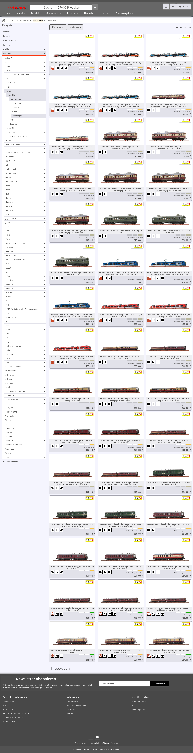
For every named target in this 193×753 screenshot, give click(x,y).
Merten (8, 292)
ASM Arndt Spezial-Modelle (17, 74)
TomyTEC (9, 408)
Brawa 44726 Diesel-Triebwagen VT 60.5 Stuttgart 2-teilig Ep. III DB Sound (72, 483)
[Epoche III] (57, 152)
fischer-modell (11, 169)
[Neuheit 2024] (53, 68)
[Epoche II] (154, 110)
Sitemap (70, 713)
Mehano (9, 288)
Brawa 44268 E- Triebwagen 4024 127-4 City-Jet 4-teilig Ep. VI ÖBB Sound (72, 64)
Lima (7, 272)
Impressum (8, 709)
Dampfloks (16, 103)
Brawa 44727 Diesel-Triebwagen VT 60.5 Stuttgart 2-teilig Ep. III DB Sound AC (121, 483)
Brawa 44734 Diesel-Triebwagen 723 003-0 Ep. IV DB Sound (72, 567)
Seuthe (8, 387)
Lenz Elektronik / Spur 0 (15, 260)
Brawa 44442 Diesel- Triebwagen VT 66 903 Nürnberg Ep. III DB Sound (168, 190)
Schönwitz (9, 375)
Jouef (7, 222)
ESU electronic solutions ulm (17, 153)
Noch (7, 321)
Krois (7, 239)
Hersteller (7, 53)
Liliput (8, 268)
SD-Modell (9, 383)
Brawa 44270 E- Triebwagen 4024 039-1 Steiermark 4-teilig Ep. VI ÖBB (168, 64)
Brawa (8, 91)
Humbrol (9, 210)
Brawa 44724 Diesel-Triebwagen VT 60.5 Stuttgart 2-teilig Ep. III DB (169, 441)
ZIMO (7, 457)
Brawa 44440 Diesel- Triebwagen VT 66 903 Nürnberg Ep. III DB (120, 190)
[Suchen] (95, 7)
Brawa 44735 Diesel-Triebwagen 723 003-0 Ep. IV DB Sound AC (120, 567)
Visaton (8, 432)
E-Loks (14, 111)
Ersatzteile (7, 45)
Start (7, 13)
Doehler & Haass (12, 144)
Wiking (8, 453)
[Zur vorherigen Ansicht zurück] (3, 20)
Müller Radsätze (12, 317)
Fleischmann (11, 173)
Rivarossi (9, 354)
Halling (8, 185)
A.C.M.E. (9, 58)
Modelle (6, 32)
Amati (8, 66)
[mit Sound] (66, 68)
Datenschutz (8, 701)
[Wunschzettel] (172, 6)
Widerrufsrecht (9, 721)
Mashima (9, 280)
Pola (7, 342)
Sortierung (74, 27)
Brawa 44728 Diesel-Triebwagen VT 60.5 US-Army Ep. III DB (169, 483)
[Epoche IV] (154, 362)
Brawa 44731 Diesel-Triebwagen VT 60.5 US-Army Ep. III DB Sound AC (120, 525)
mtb (7, 313)
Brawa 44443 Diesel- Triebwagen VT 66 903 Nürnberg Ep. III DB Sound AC (72, 232)
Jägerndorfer (11, 218)
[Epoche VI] (62, 68)
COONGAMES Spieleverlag (16, 136)
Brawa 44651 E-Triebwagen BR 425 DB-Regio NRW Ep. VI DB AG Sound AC (72, 357)
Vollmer (8, 436)
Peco (7, 325)
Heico (7, 190)
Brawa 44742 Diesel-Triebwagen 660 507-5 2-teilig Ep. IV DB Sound (120, 609)
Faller (7, 165)
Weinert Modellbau (13, 444)
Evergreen (9, 157)
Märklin (8, 276)
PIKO (7, 334)
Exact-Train (10, 161)
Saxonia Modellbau (13, 367)
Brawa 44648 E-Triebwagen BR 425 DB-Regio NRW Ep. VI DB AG (121, 315)
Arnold (8, 70)
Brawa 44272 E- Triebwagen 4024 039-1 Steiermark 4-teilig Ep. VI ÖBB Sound (72, 106)
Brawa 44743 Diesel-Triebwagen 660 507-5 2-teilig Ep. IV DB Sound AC (168, 609)
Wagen (13, 120)
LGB (7, 264)
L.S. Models (10, 247)
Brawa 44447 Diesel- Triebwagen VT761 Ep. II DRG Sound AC (72, 273)
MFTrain (9, 297)
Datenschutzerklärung (48, 685)
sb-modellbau (11, 371)
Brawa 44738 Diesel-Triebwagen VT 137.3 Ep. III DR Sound (169, 567)
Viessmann (10, 428)
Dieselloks (16, 107)
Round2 (8, 362)
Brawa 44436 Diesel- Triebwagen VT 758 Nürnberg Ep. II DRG (121, 148)
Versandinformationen (77, 705)
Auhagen (9, 79)
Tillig (7, 404)
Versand (114, 743)
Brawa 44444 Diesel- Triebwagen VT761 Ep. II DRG (120, 232)
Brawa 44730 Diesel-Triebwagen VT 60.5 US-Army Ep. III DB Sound (72, 525)
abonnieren (160, 684)
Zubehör (7, 36)
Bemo (7, 87)
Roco (7, 358)
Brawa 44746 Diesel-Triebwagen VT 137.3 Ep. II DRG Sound (121, 651)
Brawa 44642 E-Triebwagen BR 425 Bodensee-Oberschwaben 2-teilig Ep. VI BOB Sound (169, 273)
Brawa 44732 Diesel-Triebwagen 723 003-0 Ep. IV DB (169, 525)
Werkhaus (9, 449)
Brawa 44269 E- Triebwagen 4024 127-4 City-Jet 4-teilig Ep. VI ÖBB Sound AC (121, 64)
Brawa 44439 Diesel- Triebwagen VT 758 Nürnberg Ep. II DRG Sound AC (72, 190)
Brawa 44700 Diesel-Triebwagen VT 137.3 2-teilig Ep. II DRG (120, 357)
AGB (4, 705)
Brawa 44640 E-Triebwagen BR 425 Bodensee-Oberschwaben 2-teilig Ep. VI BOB (120, 273)
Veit (7, 424)
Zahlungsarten (73, 701)
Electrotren (10, 148)
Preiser (8, 350)
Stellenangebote (138, 709)
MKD (7, 305)
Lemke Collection (12, 256)
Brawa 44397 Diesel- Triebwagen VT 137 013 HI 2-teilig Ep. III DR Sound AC (72, 148)
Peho (7, 330)
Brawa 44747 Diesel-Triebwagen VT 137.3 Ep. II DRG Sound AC (169, 651)
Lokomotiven (16, 99)
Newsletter (71, 709)
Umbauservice (9, 40)
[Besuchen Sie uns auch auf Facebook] (90, 737)
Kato (7, 227)
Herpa (8, 198)
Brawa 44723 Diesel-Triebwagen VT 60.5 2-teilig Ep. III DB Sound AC (121, 441)
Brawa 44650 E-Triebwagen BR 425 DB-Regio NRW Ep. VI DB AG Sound (169, 315)
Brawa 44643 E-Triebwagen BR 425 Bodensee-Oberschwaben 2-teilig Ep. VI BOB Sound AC (72, 315)
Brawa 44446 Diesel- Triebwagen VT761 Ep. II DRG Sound (169, 232)
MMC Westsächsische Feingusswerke (21, 309)
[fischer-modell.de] (18, 7)
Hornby (8, 206)
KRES (7, 235)
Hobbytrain (10, 202)
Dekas (8, 140)
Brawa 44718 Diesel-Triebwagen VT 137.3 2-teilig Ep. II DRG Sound (120, 399)
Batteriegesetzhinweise (13, 717)
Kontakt (134, 705)
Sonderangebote (10, 461)
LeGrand (9, 251)
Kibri (7, 231)
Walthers (9, 441)
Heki (7, 194)
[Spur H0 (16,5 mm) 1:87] (57, 68)
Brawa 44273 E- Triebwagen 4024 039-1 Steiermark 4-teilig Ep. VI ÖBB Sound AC (120, 106)
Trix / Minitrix (11, 412)
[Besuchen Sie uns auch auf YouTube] (97, 737)
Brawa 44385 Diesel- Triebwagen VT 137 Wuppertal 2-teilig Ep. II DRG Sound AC (169, 106)
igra (7, 214)
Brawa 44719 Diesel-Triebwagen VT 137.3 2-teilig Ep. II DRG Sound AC (168, 399)
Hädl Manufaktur (12, 181)
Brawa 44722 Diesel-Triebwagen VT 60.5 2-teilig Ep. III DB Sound (72, 441)
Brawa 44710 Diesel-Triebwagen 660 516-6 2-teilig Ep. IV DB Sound (168, 357)
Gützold (8, 177)
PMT (7, 338)
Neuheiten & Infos (139, 701)
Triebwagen (17, 115)
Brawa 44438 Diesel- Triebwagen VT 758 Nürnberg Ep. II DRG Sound (169, 148)
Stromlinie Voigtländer (15, 391)
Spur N (10, 128)
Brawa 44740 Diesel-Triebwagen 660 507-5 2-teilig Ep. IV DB (72, 609)
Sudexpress (10, 395)
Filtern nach (59, 27)
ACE (7, 62)
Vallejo (8, 420)
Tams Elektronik (12, 399)
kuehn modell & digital (15, 243)
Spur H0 (11, 95)
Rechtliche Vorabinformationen (16, 713)
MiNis (8, 301)
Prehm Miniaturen (13, 346)
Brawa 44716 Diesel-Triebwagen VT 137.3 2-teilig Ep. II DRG (72, 399)
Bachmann (10, 82)
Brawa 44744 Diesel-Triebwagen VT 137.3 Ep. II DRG (72, 651)
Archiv (6, 49)
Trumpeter (10, 416)
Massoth (9, 284)
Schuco (8, 379)
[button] (166, 6)
